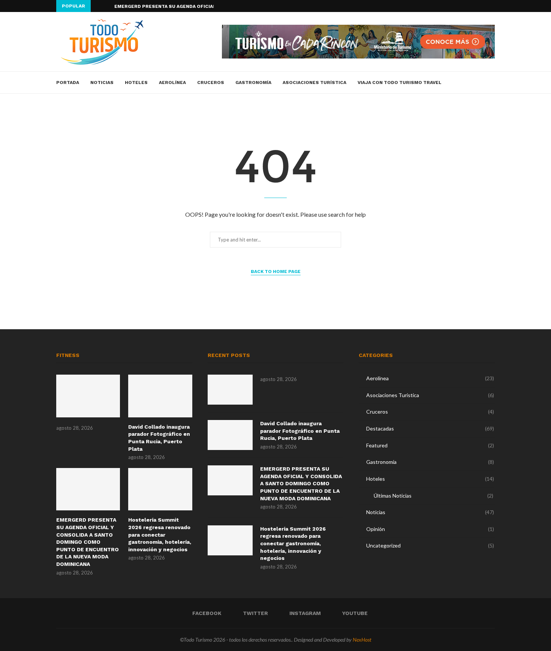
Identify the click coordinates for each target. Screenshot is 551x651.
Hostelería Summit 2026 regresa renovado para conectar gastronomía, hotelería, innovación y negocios (159, 534)
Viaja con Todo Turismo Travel (400, 82)
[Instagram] (484, 6)
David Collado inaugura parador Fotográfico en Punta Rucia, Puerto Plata (159, 438)
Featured (430, 445)
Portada (67, 82)
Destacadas (430, 428)
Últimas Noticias (433, 495)
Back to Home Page (276, 271)
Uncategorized (430, 545)
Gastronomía (253, 82)
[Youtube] (493, 6)
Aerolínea (172, 82)
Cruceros (210, 82)
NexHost (362, 639)
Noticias (102, 82)
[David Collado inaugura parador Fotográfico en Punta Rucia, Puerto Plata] (160, 396)
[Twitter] (476, 6)
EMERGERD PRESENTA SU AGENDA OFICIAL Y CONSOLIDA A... (186, 6)
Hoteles (136, 82)
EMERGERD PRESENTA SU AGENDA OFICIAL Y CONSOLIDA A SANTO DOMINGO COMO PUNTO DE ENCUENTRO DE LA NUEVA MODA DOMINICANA (87, 542)
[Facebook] (467, 6)
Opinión (430, 529)
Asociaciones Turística (314, 82)
